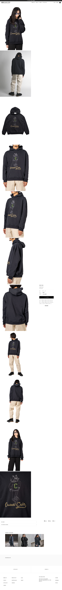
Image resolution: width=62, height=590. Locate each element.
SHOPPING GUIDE (14, 580)
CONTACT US (46, 569)
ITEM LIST (37, 2)
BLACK (43, 292)
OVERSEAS (13, 582)
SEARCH (57, 2)
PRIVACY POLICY (14, 577)
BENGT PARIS (41, 285)
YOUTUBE (56, 577)
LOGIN (54, 2)
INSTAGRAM (57, 580)
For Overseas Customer (4, 524)
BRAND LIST (33, 2)
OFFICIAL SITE (45, 2)
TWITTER (56, 582)
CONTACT (40, 2)
